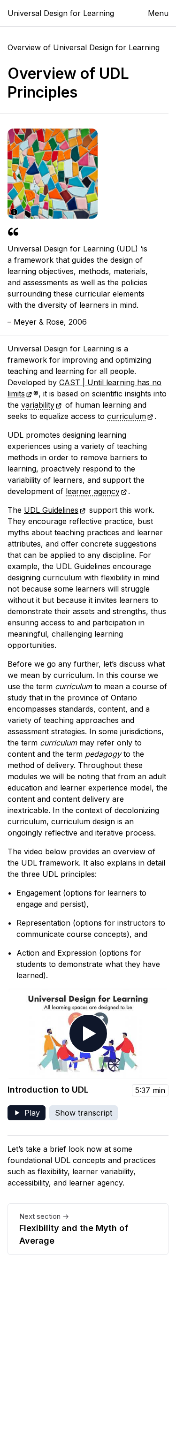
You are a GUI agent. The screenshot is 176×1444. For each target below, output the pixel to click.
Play (29, 1114)
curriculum (126, 416)
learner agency (93, 491)
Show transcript (83, 1112)
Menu (158, 13)
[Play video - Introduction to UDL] (88, 1033)
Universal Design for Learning (61, 13)
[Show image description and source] (14, 212)
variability (37, 405)
